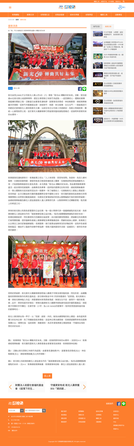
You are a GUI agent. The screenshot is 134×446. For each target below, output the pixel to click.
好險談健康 (81, 422)
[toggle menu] (10, 7)
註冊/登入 (116, 411)
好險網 (67, 7)
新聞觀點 (81, 411)
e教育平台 (104, 1)
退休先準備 (99, 411)
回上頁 (47, 376)
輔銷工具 (96, 1)
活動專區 (98, 422)
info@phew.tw (15, 427)
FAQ (114, 422)
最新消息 (23, 19)
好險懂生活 (81, 418)
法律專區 (98, 415)
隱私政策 (64, 418)
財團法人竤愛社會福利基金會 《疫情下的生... (29, 387)
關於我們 (64, 411)
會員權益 (64, 415)
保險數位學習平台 (118, 425)
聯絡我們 (64, 422)
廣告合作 (14, 430)
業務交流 (81, 415)
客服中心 (116, 429)
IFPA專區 (111, 1)
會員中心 (118, 1)
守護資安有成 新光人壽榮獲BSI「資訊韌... (65, 387)
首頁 (17, 19)
